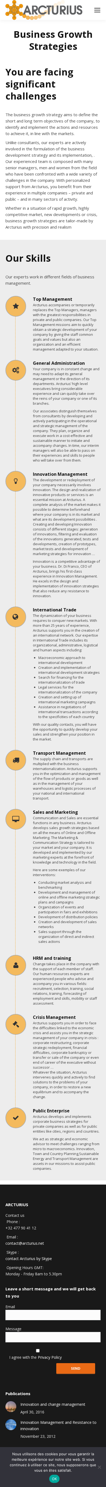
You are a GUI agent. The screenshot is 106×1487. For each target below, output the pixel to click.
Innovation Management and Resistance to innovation (58, 1425)
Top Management (52, 299)
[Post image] (10, 1406)
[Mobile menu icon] (97, 10)
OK (54, 1479)
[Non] (99, 1467)
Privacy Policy (50, 1357)
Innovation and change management (52, 1404)
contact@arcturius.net (24, 1243)
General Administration (59, 363)
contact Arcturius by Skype (28, 1258)
